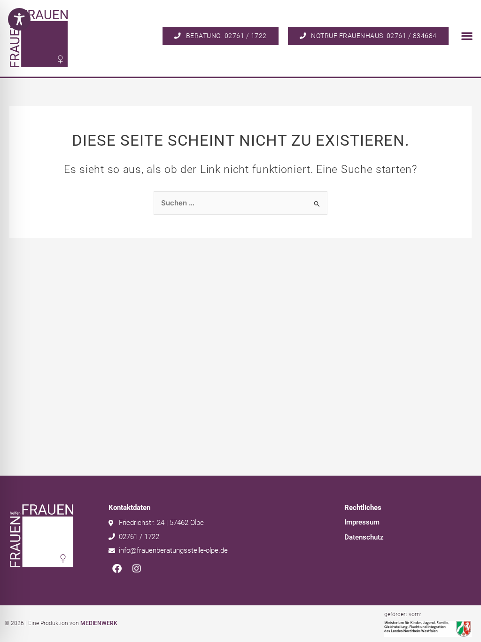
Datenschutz (364, 537)
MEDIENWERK (98, 623)
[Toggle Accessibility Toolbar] (19, 19)
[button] (467, 36)
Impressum (362, 522)
